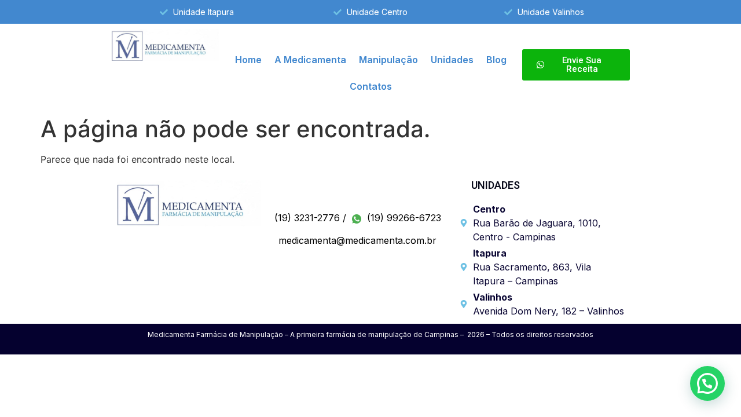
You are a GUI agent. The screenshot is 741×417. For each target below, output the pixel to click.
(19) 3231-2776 (307, 218)
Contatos (371, 86)
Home (248, 59)
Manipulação (388, 59)
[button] (707, 383)
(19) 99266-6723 (402, 218)
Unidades (452, 59)
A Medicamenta (310, 59)
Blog (496, 59)
